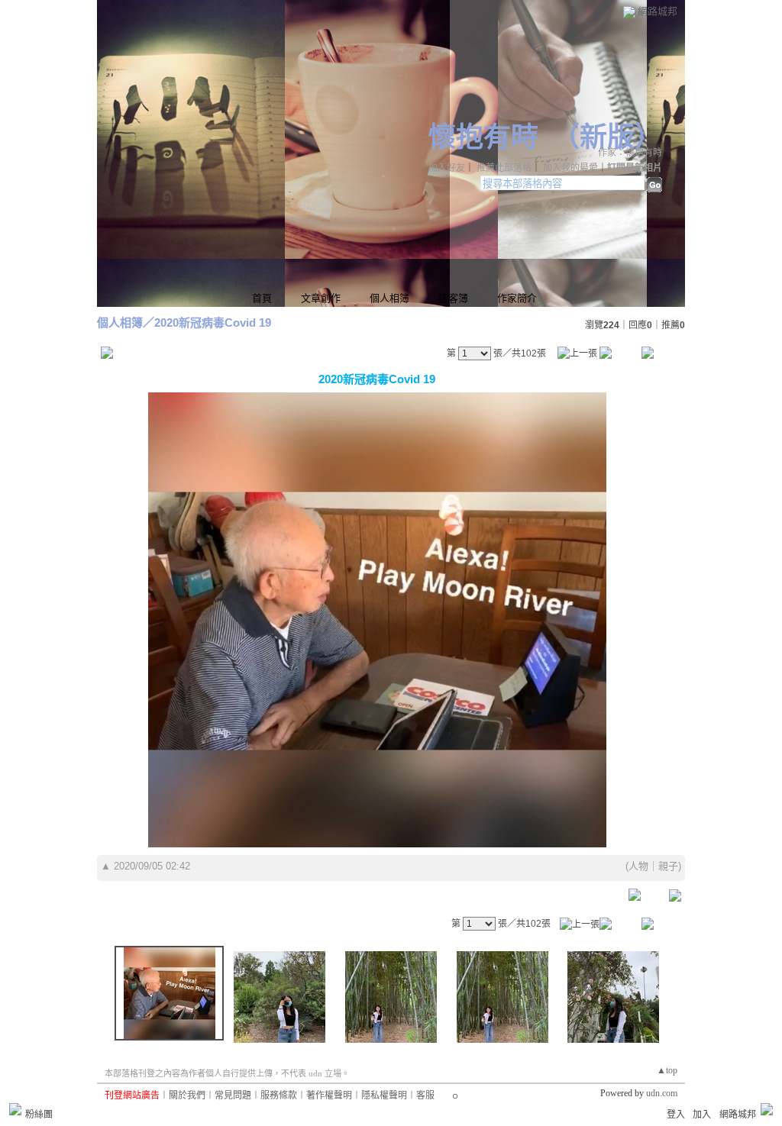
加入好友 (446, 168)
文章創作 (321, 298)
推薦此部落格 (504, 168)
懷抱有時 (483, 137)
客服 (425, 1095)
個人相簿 (389, 298)
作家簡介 (517, 298)
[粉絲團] (15, 1109)
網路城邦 (657, 11)
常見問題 (233, 1095)
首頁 (262, 298)
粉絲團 (39, 1114)
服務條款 (278, 1095)
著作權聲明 (329, 1095)
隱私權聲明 (384, 1095)
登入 (676, 1114)
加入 (702, 1114)
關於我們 (187, 1095)
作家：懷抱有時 (630, 152)
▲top (667, 1070)
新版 (607, 137)
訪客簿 (453, 298)
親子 (668, 866)
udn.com (661, 1093)
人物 (638, 866)
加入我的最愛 (570, 168)
